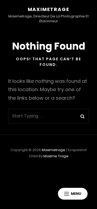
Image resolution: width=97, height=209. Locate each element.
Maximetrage (49, 9)
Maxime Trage (55, 156)
